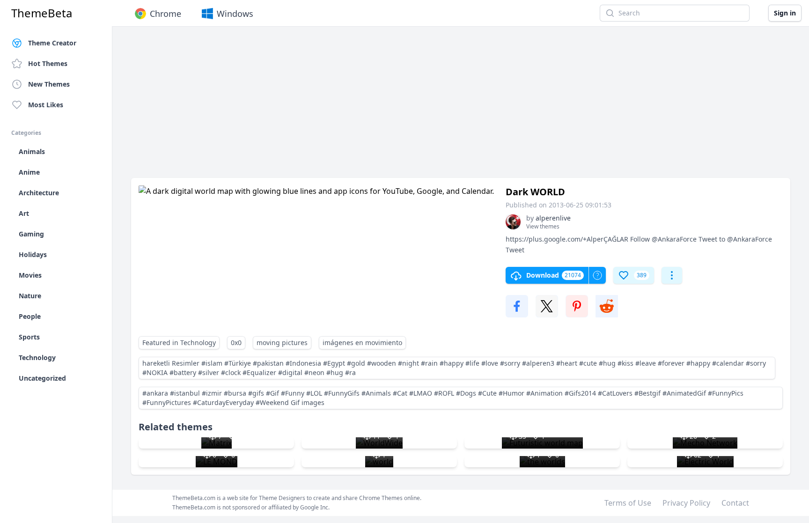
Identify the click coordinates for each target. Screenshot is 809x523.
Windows (235, 13)
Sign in (785, 12)
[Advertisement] (412, 106)
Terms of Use (627, 503)
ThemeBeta (41, 13)
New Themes (49, 84)
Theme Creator (52, 42)
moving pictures (282, 342)
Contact (735, 503)
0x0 (236, 342)
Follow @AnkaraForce (663, 239)
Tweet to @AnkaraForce (735, 239)
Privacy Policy (686, 503)
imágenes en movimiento (362, 342)
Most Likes (45, 104)
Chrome (165, 13)
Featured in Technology (179, 342)
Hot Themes (47, 63)
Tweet (515, 249)
